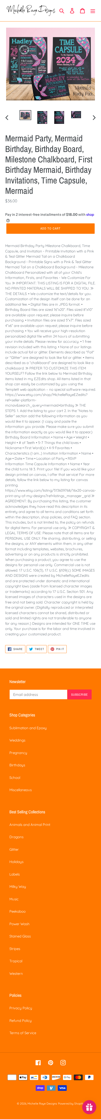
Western (16, 973)
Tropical (15, 961)
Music (14, 899)
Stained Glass (20, 936)
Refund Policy (20, 1020)
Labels (14, 874)
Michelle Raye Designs (42, 1103)
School (14, 777)
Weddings (17, 740)
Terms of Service (22, 1033)
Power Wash (19, 924)
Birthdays (17, 765)
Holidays (16, 861)
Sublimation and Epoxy (28, 728)
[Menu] (93, 10)
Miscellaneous (20, 790)
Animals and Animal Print (29, 824)
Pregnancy (18, 752)
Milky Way (17, 886)
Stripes (14, 948)
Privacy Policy (20, 1008)
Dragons (16, 837)
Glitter (14, 849)
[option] (25, 115)
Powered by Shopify (71, 1103)
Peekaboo (17, 911)
